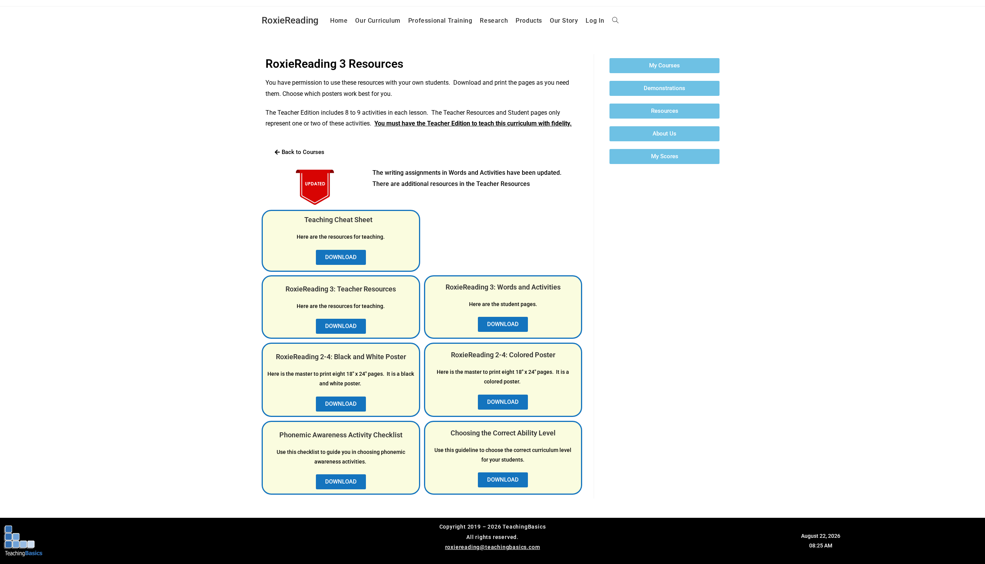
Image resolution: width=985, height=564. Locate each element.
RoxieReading (290, 20)
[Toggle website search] (615, 21)
